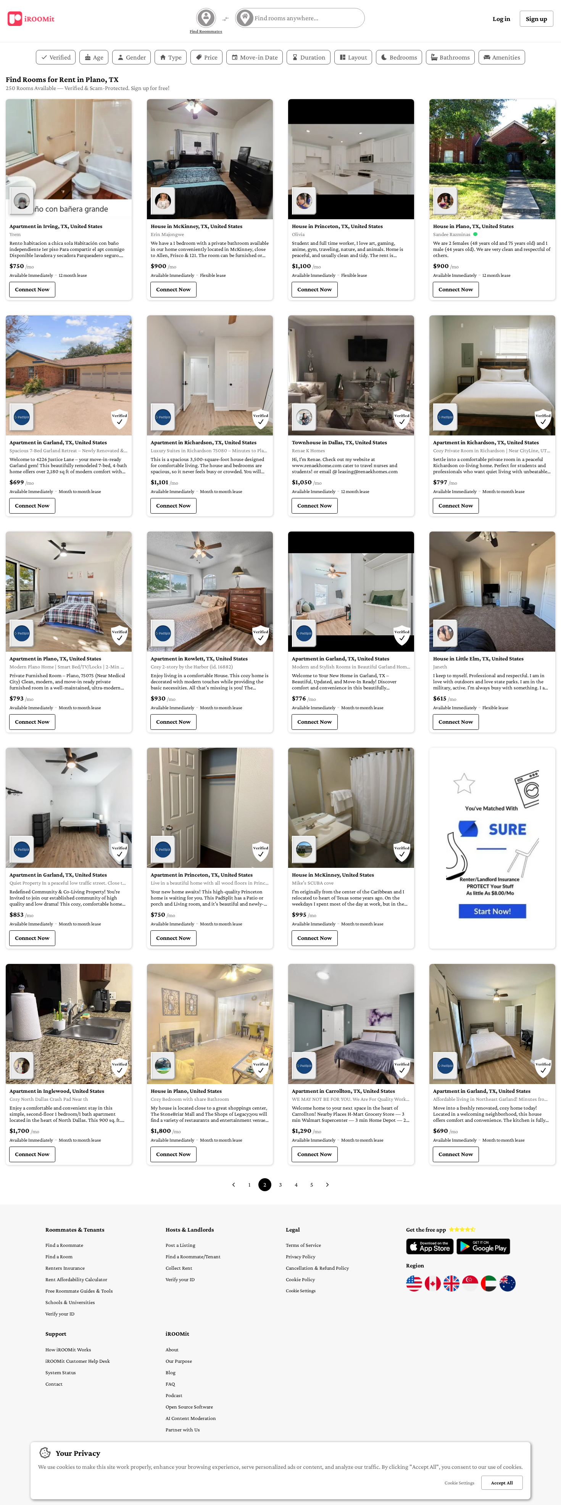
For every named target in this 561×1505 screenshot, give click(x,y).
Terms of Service (303, 1245)
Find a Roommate (64, 1245)
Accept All (502, 1483)
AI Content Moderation (191, 1418)
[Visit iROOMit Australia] (508, 1290)
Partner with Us (183, 1429)
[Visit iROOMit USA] (414, 1290)
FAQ (170, 1384)
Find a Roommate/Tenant (193, 1256)
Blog (171, 1372)
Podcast (174, 1395)
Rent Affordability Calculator (76, 1279)
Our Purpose (179, 1361)
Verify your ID (59, 1314)
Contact (54, 1384)
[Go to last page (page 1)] (233, 1184)
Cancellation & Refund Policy (317, 1268)
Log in (501, 18)
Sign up (536, 18)
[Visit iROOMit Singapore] (470, 1290)
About (172, 1349)
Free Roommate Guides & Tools (79, 1291)
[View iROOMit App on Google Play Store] (483, 1253)
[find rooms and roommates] (225, 19)
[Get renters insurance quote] (492, 848)
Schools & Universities (70, 1302)
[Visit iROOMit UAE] (489, 1290)
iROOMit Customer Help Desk (77, 1361)
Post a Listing (180, 1245)
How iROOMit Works (68, 1349)
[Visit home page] (31, 18)
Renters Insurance (65, 1268)
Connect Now (32, 289)
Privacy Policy (300, 1256)
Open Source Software (189, 1407)
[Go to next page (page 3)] (327, 1184)
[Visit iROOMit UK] (451, 1290)
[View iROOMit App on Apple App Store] (430, 1253)
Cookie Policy (300, 1279)
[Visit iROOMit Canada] (433, 1290)
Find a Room (59, 1256)
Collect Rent (179, 1268)
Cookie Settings (301, 1290)
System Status (60, 1372)
